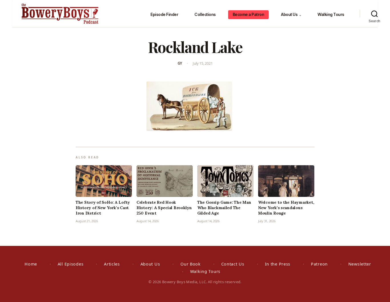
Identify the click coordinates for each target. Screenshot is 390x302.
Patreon (319, 264)
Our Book (190, 264)
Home (31, 264)
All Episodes (71, 264)
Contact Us (232, 264)
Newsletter (359, 264)
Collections (205, 14)
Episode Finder (164, 14)
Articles (112, 264)
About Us (291, 14)
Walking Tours (330, 14)
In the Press (278, 264)
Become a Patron (248, 14)
